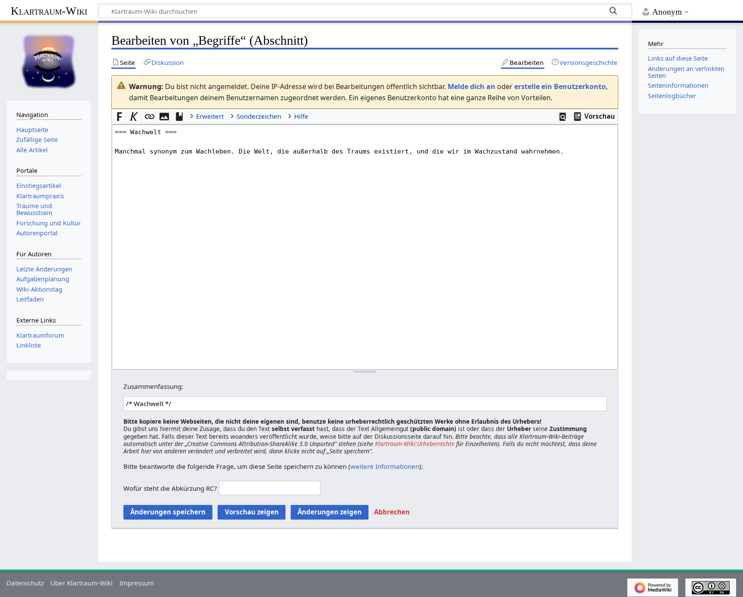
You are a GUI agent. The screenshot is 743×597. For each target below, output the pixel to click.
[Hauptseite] (49, 61)
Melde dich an (471, 86)
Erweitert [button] (210, 116)
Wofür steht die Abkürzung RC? (170, 487)
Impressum (137, 583)
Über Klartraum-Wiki (81, 583)
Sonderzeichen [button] (258, 116)
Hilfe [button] (301, 116)
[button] (562, 116)
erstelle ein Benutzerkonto (560, 86)
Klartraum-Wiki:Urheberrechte (414, 444)
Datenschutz (25, 583)
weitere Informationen (384, 466)
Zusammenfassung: (153, 386)
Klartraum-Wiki (49, 11)
